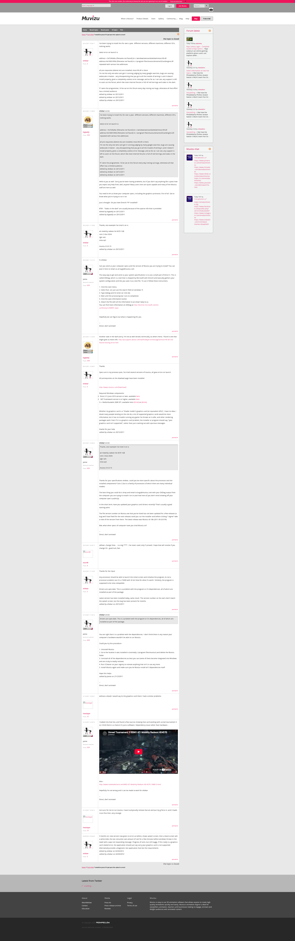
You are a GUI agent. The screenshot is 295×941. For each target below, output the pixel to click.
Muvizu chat (192, 149)
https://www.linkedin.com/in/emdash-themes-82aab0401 (202, 222)
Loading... (88, 886)
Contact (85, 905)
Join (183, 6)
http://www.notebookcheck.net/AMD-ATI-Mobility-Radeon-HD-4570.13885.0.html (130, 784)
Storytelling (191, 93)
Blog (181, 19)
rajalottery (199, 43)
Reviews (108, 908)
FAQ (121, 30)
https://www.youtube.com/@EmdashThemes (202, 185)
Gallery (161, 19)
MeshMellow (87, 902)
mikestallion (201, 67)
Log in (170, 6)
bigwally (86, 132)
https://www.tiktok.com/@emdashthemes (202, 175)
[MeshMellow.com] (102, 923)
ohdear (85, 61)
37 (88, 716)
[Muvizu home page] (90, 17)
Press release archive (113, 905)
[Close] (185, 1)
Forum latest (193, 30)
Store (153, 19)
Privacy (130, 902)
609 (88, 285)
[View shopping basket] (211, 9)
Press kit (108, 902)
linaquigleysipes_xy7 (200, 157)
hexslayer (86, 713)
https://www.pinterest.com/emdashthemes (202, 162)
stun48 (85, 562)
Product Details (142, 19)
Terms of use (132, 905)
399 (88, 135)
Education (86, 908)
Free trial (206, 19)
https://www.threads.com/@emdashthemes (202, 169)
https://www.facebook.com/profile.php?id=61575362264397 (202, 208)
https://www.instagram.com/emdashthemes (202, 215)
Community (171, 19)
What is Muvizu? (127, 19)
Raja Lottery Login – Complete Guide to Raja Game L (197, 47)
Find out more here (176, 1)
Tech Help (90, 35)
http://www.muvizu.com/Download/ (113, 387)
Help (187, 19)
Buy (195, 19)
